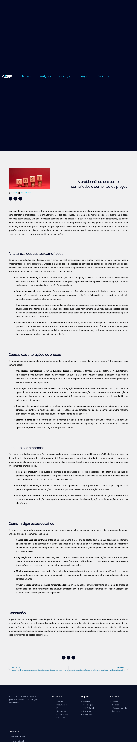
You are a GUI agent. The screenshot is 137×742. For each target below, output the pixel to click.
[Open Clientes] (31, 76)
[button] (10, 199)
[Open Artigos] (89, 76)
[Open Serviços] (50, 76)
